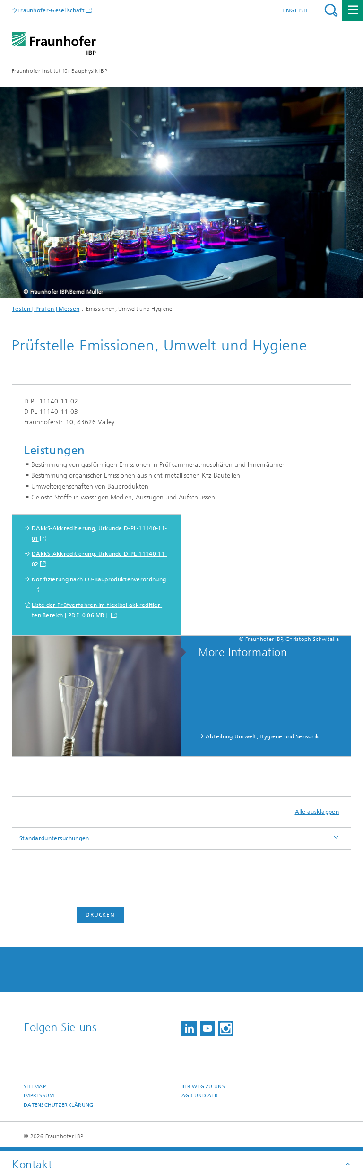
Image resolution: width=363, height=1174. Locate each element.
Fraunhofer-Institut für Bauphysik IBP (59, 71)
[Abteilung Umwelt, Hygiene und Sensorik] (101, 696)
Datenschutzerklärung (59, 1105)
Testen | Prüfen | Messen (45, 309)
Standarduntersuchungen (54, 838)
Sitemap (35, 1087)
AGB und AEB (200, 1096)
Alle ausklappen (317, 811)
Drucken (100, 914)
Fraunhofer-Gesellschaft (51, 10)
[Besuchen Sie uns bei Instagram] (225, 1028)
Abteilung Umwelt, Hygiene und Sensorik (262, 736)
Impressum (39, 1096)
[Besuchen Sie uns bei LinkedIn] (189, 1028)
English (295, 10)
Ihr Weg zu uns (203, 1087)
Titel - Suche (331, 10)
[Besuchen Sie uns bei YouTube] (207, 1028)
